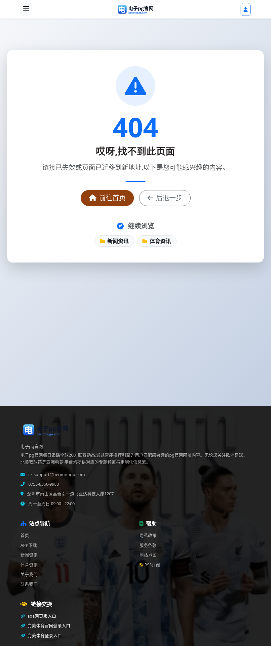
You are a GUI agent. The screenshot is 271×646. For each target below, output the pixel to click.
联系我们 (29, 584)
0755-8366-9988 (43, 484)
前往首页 (112, 197)
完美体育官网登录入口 (48, 625)
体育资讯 (159, 241)
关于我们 (29, 574)
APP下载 (28, 545)
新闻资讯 (117, 241)
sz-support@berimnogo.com (56, 474)
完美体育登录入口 (44, 635)
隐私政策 (148, 535)
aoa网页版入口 (41, 616)
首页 (24, 535)
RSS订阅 (152, 565)
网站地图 (148, 555)
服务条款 (148, 545)
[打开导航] (26, 9)
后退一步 (169, 197)
